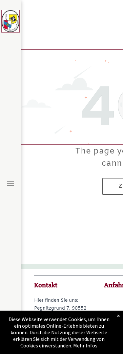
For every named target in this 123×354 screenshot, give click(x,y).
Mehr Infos (85, 345)
